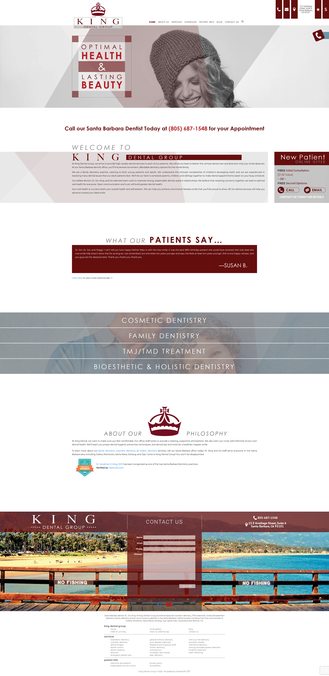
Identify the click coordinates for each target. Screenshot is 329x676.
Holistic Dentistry (157, 647)
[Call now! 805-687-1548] (279, 9)
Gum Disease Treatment (160, 642)
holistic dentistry (148, 451)
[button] (242, 22)
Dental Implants (118, 650)
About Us (163, 22)
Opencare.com (116, 468)
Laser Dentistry (156, 655)
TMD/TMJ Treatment (197, 650)
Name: (139, 537)
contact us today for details (302, 197)
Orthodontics (155, 650)
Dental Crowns (117, 647)
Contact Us (232, 22)
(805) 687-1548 (188, 128)
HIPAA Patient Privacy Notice (123, 666)
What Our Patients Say (159, 632)
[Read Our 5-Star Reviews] (303, 9)
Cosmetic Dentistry (119, 642)
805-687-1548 (268, 517)
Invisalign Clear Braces (160, 652)
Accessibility (155, 666)
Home (152, 22)
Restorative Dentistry (198, 645)
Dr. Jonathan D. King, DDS (109, 464)
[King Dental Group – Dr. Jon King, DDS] (98, 15)
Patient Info (206, 22)
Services (177, 22)
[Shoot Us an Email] (287, 9)
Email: (140, 543)
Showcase (191, 22)
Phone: (139, 549)
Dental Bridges (117, 645)
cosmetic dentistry (126, 451)
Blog (219, 22)
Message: (138, 554)
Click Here (77, 278)
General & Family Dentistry (161, 640)
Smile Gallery (155, 629)
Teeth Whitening (196, 652)
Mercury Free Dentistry (199, 640)
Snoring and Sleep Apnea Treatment (204, 647)
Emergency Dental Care (121, 655)
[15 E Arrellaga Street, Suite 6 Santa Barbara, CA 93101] (295, 9)
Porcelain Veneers (197, 642)
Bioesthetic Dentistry (120, 640)
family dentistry (106, 451)
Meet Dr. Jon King (118, 632)
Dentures (114, 652)
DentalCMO (181, 671)
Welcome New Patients (121, 663)
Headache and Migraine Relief (163, 645)
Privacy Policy (156, 663)
